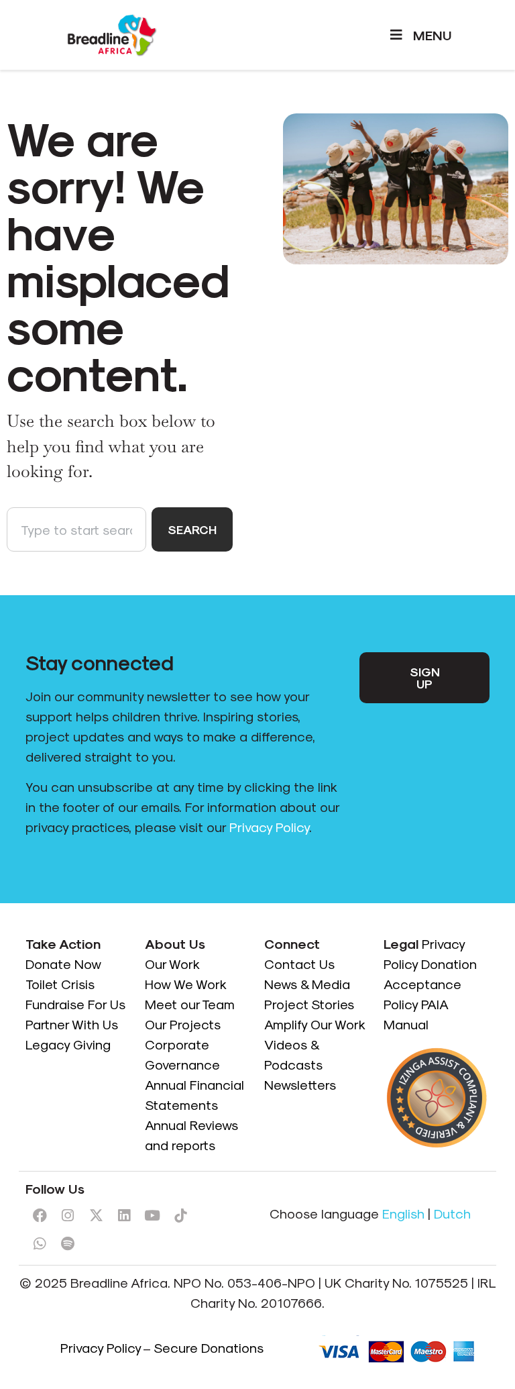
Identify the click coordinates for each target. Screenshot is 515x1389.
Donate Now (65, 964)
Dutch (452, 1213)
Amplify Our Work (314, 1024)
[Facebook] (39, 1216)
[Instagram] (68, 1216)
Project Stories (309, 1004)
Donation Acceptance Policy (430, 984)
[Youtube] (152, 1216)
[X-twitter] (96, 1216)
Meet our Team (190, 1004)
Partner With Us (71, 1024)
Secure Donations (209, 1347)
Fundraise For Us (77, 1004)
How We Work (186, 984)
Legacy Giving (68, 1044)
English (403, 1213)
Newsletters (300, 1084)
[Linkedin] (124, 1216)
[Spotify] (68, 1244)
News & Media (307, 984)
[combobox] (76, 529)
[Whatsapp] (39, 1244)
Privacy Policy (269, 827)
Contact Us (299, 964)
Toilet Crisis (60, 984)
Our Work (173, 964)
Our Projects (183, 1024)
